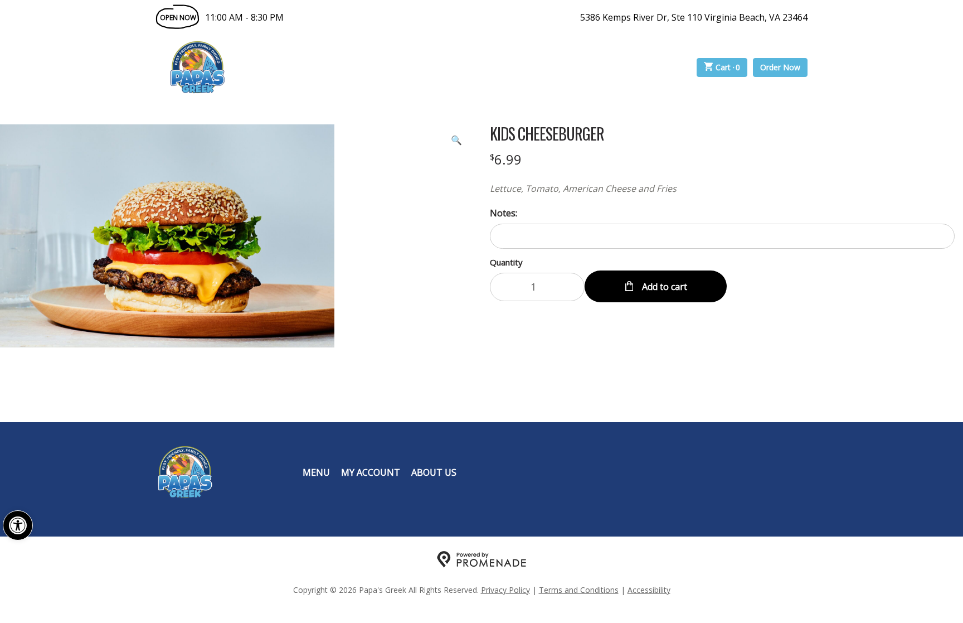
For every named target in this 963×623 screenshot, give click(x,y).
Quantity (506, 262)
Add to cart (663, 287)
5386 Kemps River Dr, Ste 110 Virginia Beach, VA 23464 (694, 17)
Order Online (302, 67)
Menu (316, 472)
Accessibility (649, 590)
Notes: (503, 213)
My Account (370, 472)
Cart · (728, 67)
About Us (433, 472)
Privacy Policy (505, 590)
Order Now (780, 67)
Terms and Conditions (579, 590)
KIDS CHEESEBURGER (547, 133)
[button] (18, 525)
